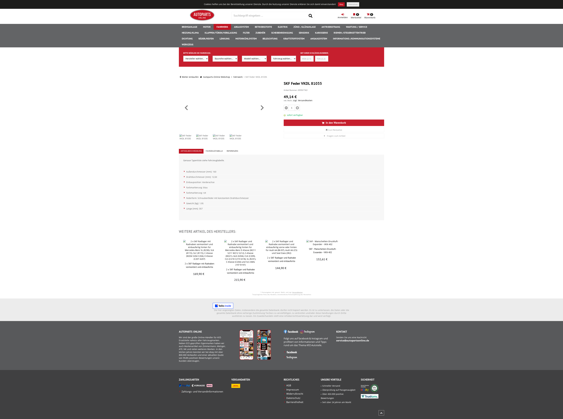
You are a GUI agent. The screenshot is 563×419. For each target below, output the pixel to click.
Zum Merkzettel (335, 130)
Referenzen (232, 151)
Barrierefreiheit (294, 402)
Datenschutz (353, 4)
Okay (341, 4)
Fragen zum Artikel (336, 135)
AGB (288, 385)
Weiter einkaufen (190, 77)
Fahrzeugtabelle (214, 151)
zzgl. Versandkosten (302, 100)
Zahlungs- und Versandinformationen (202, 391)
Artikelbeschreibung (191, 151)
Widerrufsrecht (294, 393)
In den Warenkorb (335, 122)
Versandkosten (297, 292)
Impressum (292, 389)
